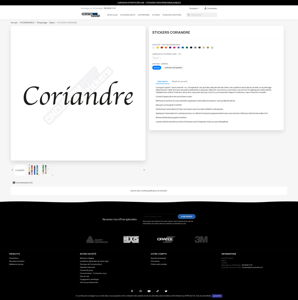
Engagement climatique (89, 279)
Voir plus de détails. (203, 296)
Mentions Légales (87, 258)
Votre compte (159, 254)
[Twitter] (166, 291)
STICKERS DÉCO (127, 15)
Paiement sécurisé (87, 267)
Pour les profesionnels (89, 282)
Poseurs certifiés (172, 15)
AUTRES (156, 15)
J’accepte (217, 296)
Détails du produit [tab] (180, 81)
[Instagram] (140, 291)
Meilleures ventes (16, 264)
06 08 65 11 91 (110, 8)
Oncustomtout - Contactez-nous (93, 273)
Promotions (14, 258)
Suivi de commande (158, 258)
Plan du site (84, 276)
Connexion (155, 261)
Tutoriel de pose (86, 270)
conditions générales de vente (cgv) (94, 261)
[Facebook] (132, 291)
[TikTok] (157, 291)
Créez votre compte (159, 264)
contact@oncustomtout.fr (252, 267)
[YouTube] (149, 291)
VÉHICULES (112, 15)
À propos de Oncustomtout (91, 264)
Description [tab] (162, 81)
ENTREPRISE (144, 15)
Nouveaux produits (16, 261)
